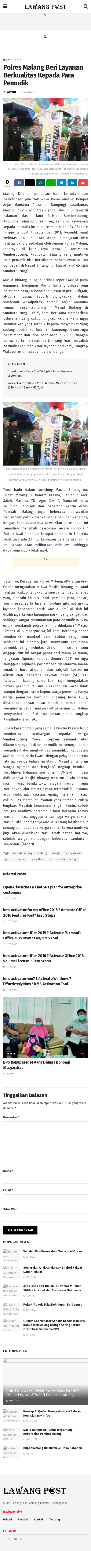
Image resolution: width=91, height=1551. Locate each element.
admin (11, 91)
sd (50, 859)
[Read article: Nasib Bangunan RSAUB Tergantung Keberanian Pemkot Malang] (11, 1434)
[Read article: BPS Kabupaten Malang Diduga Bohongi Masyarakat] (45, 1027)
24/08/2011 (29, 91)
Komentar (11, 1117)
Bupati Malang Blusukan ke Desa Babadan (52, 1448)
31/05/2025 (11, 898)
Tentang (54, 1519)
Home (6, 59)
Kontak (38, 1519)
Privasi (7, 1519)
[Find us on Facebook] (4, 1539)
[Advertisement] (45, 22)
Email (8, 1190)
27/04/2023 (31, 1421)
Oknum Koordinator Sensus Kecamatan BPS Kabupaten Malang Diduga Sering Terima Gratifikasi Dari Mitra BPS (54, 1325)
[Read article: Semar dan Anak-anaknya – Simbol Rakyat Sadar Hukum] (11, 1272)
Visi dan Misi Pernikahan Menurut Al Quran (52, 1251)
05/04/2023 (31, 1335)
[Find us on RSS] (21, 1539)
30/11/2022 (31, 1257)
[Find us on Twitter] (9, 1539)
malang (42, 853)
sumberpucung (67, 859)
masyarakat (73, 853)
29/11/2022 (30, 1277)
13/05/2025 (11, 921)
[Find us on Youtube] (15, 1539)
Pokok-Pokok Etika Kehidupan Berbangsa (52, 1304)
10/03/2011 (31, 1296)
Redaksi (23, 1519)
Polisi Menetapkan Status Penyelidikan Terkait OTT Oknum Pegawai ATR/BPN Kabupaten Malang (44, 1392)
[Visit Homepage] (45, 6)
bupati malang (23, 853)
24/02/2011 (31, 1439)
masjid (56, 853)
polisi (9, 859)
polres (22, 859)
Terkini (17, 59)
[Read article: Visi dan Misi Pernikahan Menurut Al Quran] (11, 1255)
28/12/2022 (30, 1310)
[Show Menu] (5, 6)
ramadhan (37, 859)
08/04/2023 (11, 1073)
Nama (8, 1171)
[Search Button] (86, 6)
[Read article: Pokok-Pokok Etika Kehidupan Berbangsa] (11, 1309)
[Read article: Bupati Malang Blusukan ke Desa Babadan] (11, 1452)
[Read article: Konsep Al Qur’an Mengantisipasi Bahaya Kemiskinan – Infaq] (11, 1415)
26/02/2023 (14, 1400)
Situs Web (10, 1209)
